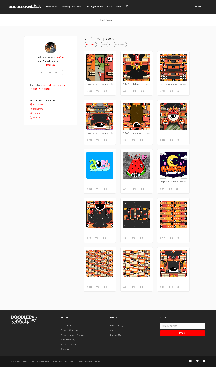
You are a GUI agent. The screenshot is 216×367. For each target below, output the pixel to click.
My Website (38, 104)
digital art (51, 85)
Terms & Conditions (59, 361)
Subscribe (182, 333)
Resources (66, 349)
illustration (35, 88)
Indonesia (50, 64)
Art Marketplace (68, 344)
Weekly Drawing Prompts (73, 335)
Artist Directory (68, 339)
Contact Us (115, 335)
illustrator (45, 88)
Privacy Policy (74, 361)
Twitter (36, 113)
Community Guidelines (90, 361)
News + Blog (116, 325)
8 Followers (120, 45)
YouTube (37, 117)
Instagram (38, 108)
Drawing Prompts (94, 6)
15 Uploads (90, 45)
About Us (114, 330)
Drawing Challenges (70, 330)
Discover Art (66, 325)
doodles (61, 85)
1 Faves (104, 45)
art (44, 85)
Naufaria (60, 57)
